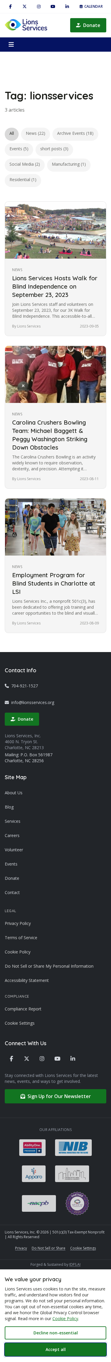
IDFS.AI (75, 1264)
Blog (9, 807)
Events (11, 864)
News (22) (35, 133)
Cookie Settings (20, 1023)
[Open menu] (11, 44)
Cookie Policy (17, 952)
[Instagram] (38, 6)
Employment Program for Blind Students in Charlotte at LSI (53, 583)
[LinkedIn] (67, 6)
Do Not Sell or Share (48, 1248)
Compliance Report (23, 1009)
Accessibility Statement (27, 980)
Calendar (93, 6)
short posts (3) (54, 148)
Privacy (21, 1248)
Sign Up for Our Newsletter (59, 1096)
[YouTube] (52, 6)
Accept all (56, 1349)
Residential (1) (22, 179)
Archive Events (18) (75, 133)
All (11, 133)
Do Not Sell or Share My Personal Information (49, 966)
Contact (12, 892)
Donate (91, 25)
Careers (12, 835)
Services (12, 821)
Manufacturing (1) (69, 164)
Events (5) (18, 148)
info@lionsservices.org (32, 702)
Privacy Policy (18, 923)
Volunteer (14, 849)
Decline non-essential (55, 1333)
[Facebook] (10, 6)
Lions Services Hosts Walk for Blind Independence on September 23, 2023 (54, 286)
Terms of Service (21, 937)
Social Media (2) (24, 164)
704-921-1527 (24, 686)
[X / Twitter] (24, 6)
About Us (13, 792)
